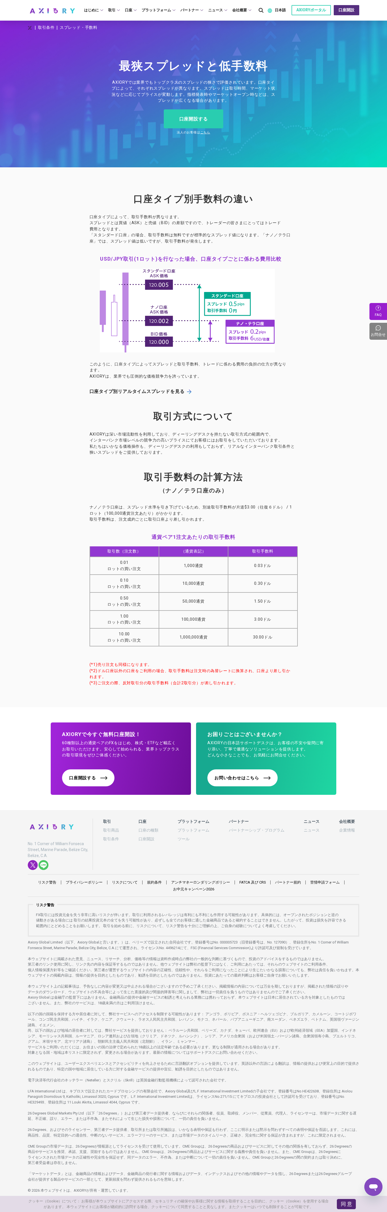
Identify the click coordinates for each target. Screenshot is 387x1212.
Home (30, 28)
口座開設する (193, 119)
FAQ (378, 315)
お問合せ (379, 331)
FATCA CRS (252, 882)
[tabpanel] (193, 93)
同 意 (346, 1204)
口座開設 (346, 10)
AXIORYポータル (311, 10)
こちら (205, 132)
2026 (193, 889)
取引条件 (46, 27)
